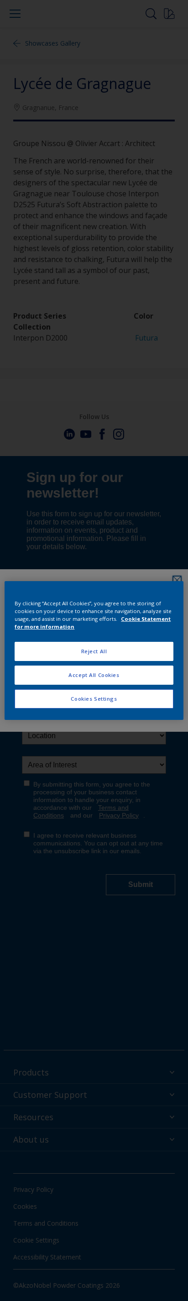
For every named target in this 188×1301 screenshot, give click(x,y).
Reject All (94, 651)
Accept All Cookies (93, 674)
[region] (94, 650)
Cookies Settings (94, 698)
